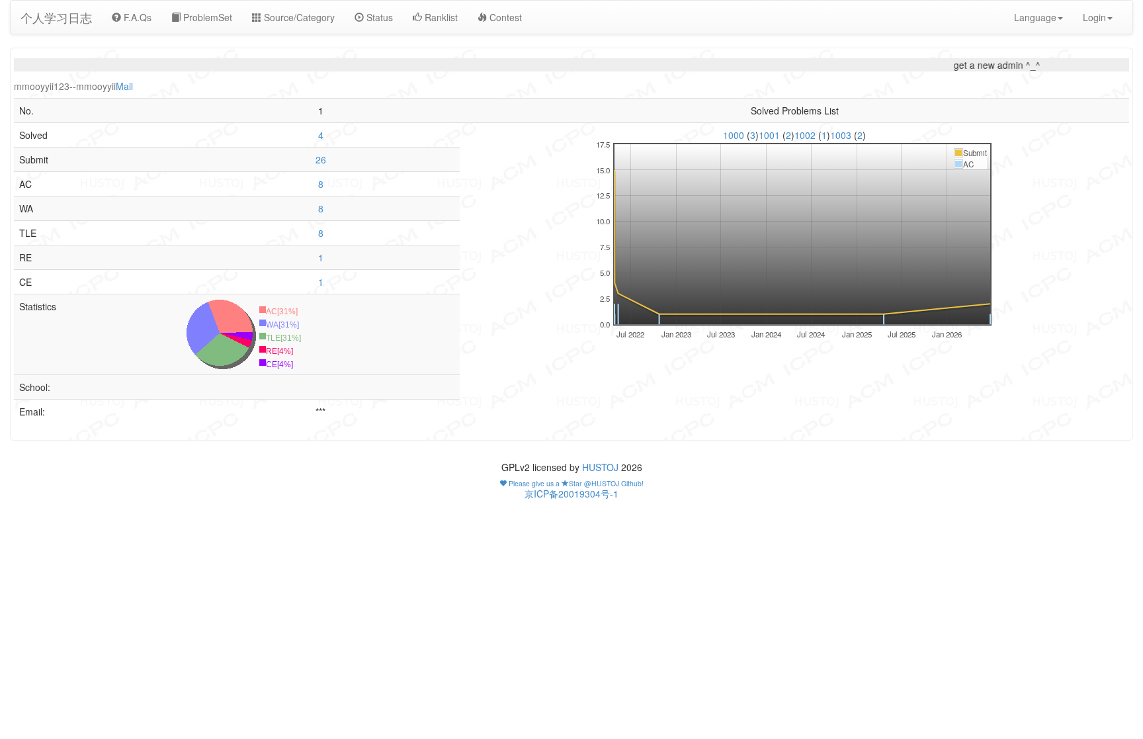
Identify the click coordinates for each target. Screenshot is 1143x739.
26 (321, 159)
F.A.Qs (136, 17)
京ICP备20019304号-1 (571, 493)
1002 (806, 135)
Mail (124, 86)
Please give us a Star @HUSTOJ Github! (575, 483)
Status (378, 17)
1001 (771, 135)
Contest (504, 17)
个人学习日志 (56, 17)
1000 (735, 135)
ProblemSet (206, 17)
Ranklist (440, 17)
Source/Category (298, 17)
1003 (842, 135)
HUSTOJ (600, 467)
